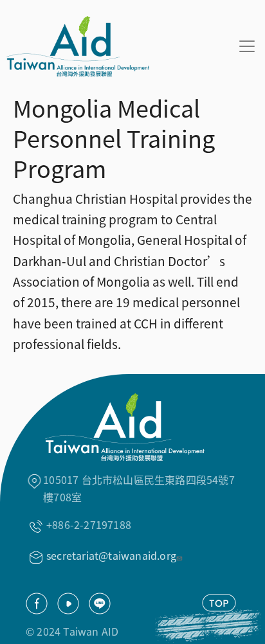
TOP (219, 603)
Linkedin (100, 603)
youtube (68, 603)
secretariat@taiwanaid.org (111, 555)
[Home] (74, 46)
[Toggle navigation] (247, 46)
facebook (37, 603)
